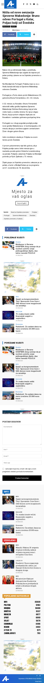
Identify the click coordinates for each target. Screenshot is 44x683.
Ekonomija (19, 324)
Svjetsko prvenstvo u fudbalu (13, 219)
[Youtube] (34, 4)
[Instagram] (27, 4)
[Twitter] (30, 4)
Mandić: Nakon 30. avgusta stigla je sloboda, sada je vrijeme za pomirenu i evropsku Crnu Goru (27, 551)
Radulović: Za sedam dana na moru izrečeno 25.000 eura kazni (28, 329)
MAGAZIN (6, 26)
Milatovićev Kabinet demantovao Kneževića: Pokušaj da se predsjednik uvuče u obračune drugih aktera (27, 583)
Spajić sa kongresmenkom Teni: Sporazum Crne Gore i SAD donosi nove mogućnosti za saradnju (28, 302)
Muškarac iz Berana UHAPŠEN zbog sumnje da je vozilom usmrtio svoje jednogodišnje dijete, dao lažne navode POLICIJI (28, 248)
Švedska (32, 215)
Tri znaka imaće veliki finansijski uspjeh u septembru (25, 316)
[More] (34, 34)
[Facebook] (23, 4)
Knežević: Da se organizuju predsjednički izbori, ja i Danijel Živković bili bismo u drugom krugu (28, 566)
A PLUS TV (19, 560)
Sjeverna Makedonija (19, 215)
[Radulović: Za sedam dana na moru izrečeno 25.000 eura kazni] (8, 328)
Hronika (18, 242)
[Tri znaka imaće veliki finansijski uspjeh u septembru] (8, 315)
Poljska (34, 212)
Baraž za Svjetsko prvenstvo (20, 212)
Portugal (6, 215)
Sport (13, 26)
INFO (17, 296)
